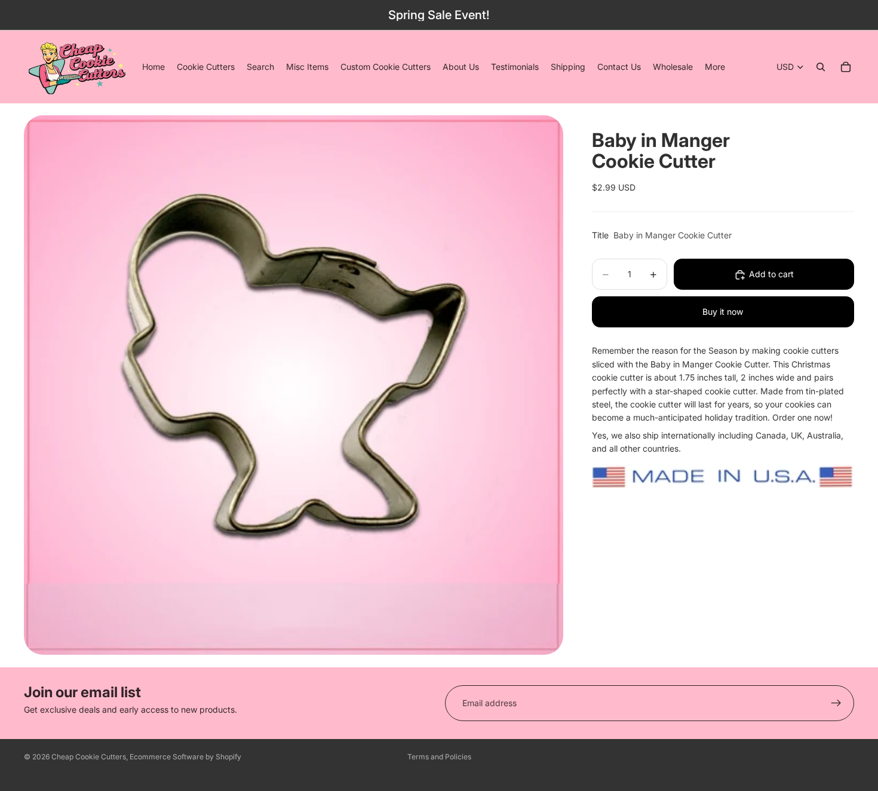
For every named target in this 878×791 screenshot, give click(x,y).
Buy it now (722, 312)
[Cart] (846, 67)
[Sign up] (836, 703)
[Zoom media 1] (293, 385)
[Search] (821, 67)
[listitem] (715, 67)
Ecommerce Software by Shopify (185, 756)
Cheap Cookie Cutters (88, 756)
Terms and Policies (439, 756)
